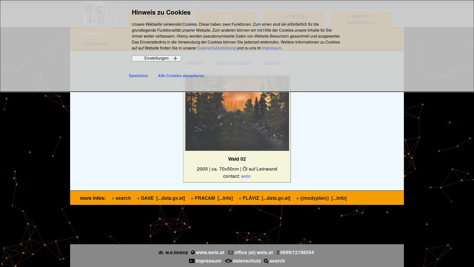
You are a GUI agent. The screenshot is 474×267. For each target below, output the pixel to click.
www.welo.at (210, 252)
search (277, 260)
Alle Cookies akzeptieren (181, 75)
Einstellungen (156, 58)
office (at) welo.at (253, 252)
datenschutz (247, 260)
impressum (208, 260)
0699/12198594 (297, 252)
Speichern (138, 75)
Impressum (271, 48)
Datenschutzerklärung (216, 48)
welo (246, 175)
